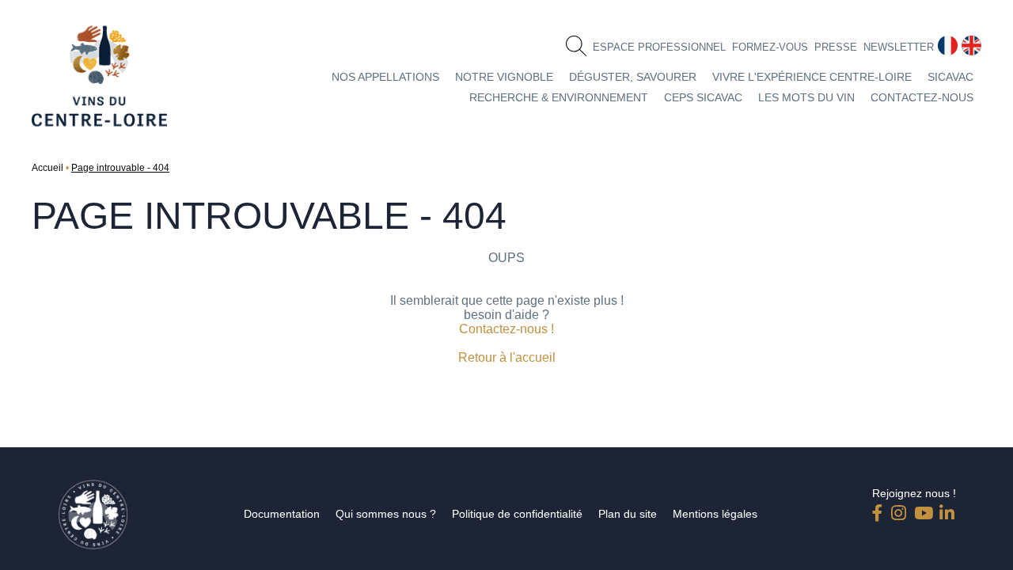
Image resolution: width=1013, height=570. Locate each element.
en (969, 42)
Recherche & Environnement (558, 97)
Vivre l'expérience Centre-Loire (812, 76)
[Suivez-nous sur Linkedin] (947, 509)
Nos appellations (385, 76)
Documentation (282, 513)
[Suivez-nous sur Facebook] (880, 509)
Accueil (47, 167)
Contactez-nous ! (506, 329)
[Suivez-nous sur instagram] (899, 509)
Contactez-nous (922, 97)
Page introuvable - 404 (120, 167)
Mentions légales (715, 513)
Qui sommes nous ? (386, 513)
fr (941, 42)
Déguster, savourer (632, 76)
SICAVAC (950, 76)
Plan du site (627, 513)
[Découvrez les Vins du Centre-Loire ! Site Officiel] (99, 76)
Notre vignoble (504, 76)
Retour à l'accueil (507, 357)
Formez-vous (770, 47)
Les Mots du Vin (806, 97)
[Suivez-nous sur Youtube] (922, 509)
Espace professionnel (659, 47)
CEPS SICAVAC (703, 97)
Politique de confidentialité (517, 513)
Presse (835, 47)
